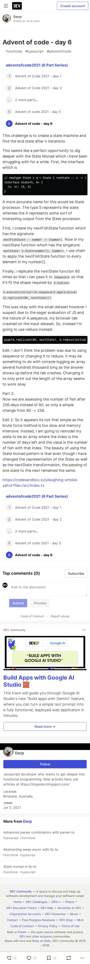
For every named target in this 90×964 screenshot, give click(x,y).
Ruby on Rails (41, 941)
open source (44, 932)
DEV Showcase (55, 914)
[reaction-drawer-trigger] (11, 958)
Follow (45, 764)
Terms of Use (71, 926)
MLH (80, 920)
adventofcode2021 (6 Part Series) (37, 65)
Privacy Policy (47, 926)
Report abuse (60, 616)
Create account (72, 6)
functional (13, 51)
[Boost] (68, 958)
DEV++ (56, 902)
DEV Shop (66, 920)
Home (18, 902)
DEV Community (21, 891)
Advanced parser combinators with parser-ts (38, 835)
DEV (22, 936)
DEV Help (47, 908)
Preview (40, 603)
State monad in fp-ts (19, 869)
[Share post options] (82, 958)
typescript (34, 51)
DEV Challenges (36, 902)
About (74, 914)
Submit (18, 603)
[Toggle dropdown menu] (84, 630)
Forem (22, 932)
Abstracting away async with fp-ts (30, 852)
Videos (69, 902)
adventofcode (59, 51)
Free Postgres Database (38, 920)
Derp (17, 17)
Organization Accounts (25, 914)
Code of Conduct (32, 616)
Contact (12, 920)
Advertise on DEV (69, 908)
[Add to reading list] (51, 958)
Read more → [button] (45, 726)
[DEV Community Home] (17, 6)
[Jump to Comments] (31, 958)
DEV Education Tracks (21, 908)
